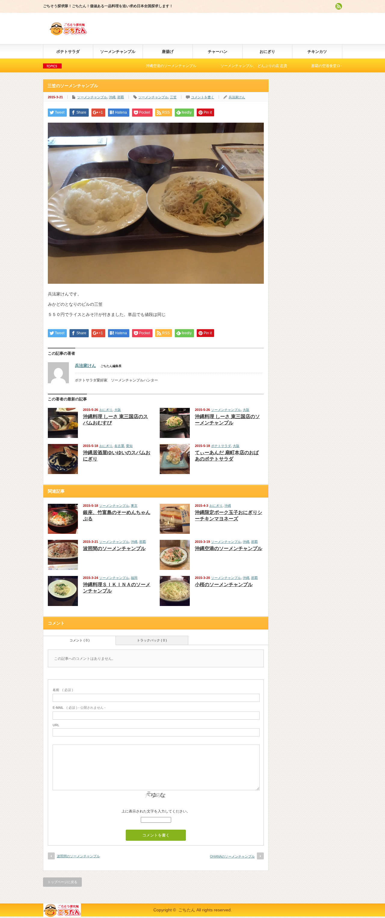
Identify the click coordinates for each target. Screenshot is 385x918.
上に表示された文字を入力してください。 (156, 811)
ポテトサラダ (68, 51)
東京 (134, 505)
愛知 (129, 446)
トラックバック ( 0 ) (152, 640)
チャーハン (217, 51)
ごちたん (186, 909)
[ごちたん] (68, 32)
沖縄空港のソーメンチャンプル (142, 66)
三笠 (173, 97)
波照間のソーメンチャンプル (114, 548)
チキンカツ (317, 51)
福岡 (134, 578)
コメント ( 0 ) (79, 640)
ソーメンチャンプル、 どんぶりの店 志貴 (224, 66)
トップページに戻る (62, 882)
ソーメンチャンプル (117, 51)
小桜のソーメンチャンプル (224, 584)
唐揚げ (168, 51)
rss (338, 6)
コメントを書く (202, 97)
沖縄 (112, 97)
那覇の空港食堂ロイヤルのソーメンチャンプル (320, 66)
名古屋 (119, 446)
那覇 (120, 97)
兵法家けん (237, 97)
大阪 (117, 410)
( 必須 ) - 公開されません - (79, 707)
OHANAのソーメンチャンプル (232, 856)
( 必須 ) (63, 690)
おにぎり (267, 51)
